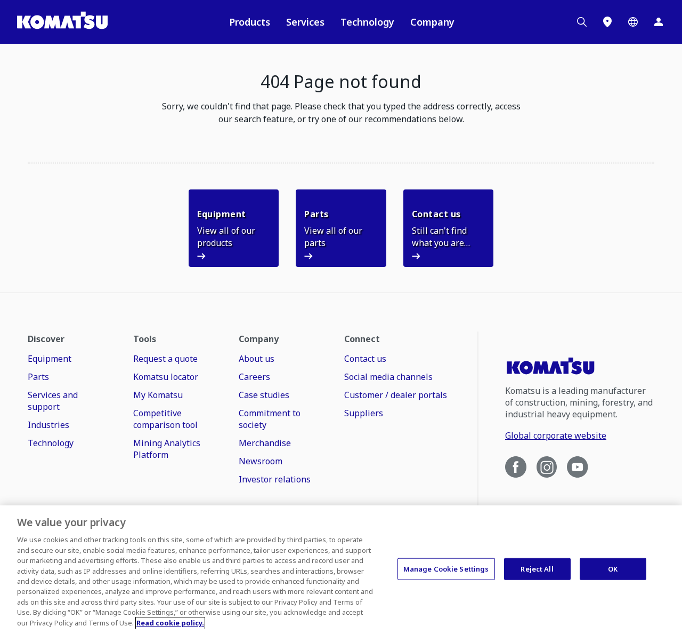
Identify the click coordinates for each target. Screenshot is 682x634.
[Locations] (607, 21)
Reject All (537, 568)
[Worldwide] (633, 21)
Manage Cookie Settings (446, 568)
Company (432, 21)
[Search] (581, 21)
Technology (367, 21)
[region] (341, 569)
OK (613, 568)
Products (249, 21)
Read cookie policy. (170, 623)
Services (305, 21)
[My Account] (658, 21)
